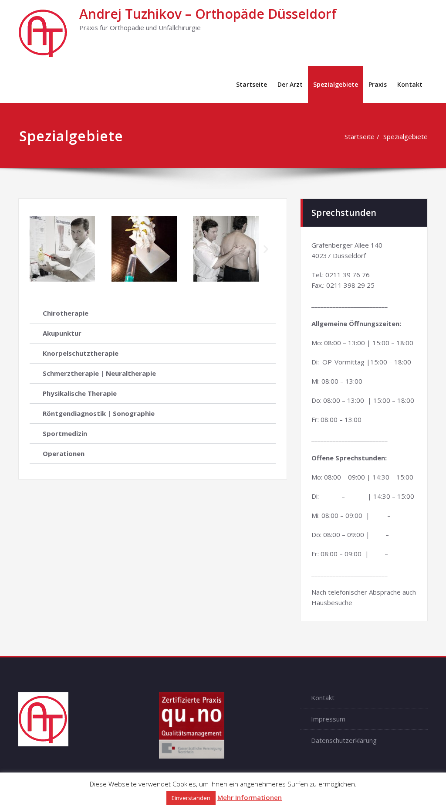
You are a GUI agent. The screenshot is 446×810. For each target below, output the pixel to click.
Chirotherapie (65, 313)
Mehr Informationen (249, 797)
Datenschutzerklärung (344, 740)
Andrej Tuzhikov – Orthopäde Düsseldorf (208, 14)
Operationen (63, 453)
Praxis (377, 84)
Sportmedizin (65, 433)
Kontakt (409, 84)
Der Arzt (290, 84)
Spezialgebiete (335, 84)
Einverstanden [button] (191, 798)
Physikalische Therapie (80, 393)
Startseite (251, 84)
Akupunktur (62, 333)
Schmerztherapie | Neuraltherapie (99, 373)
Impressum (328, 719)
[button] (39, 249)
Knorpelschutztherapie (80, 353)
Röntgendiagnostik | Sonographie (99, 413)
